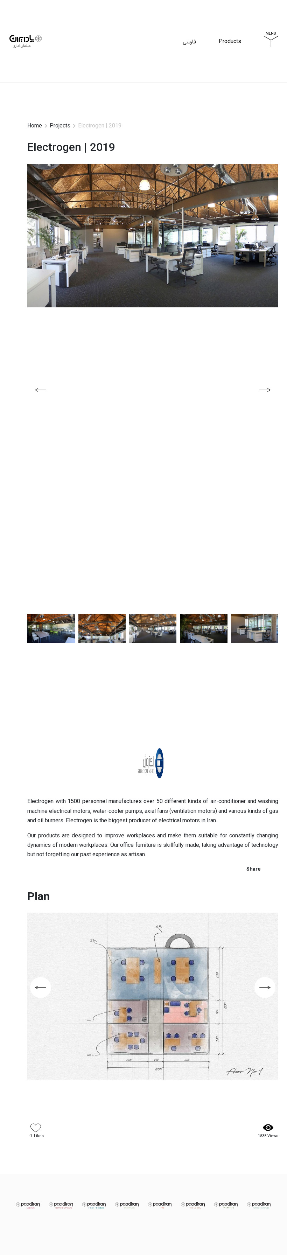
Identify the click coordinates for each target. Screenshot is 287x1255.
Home (34, 125)
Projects (60, 125)
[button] (264, 389)
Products (230, 50)
